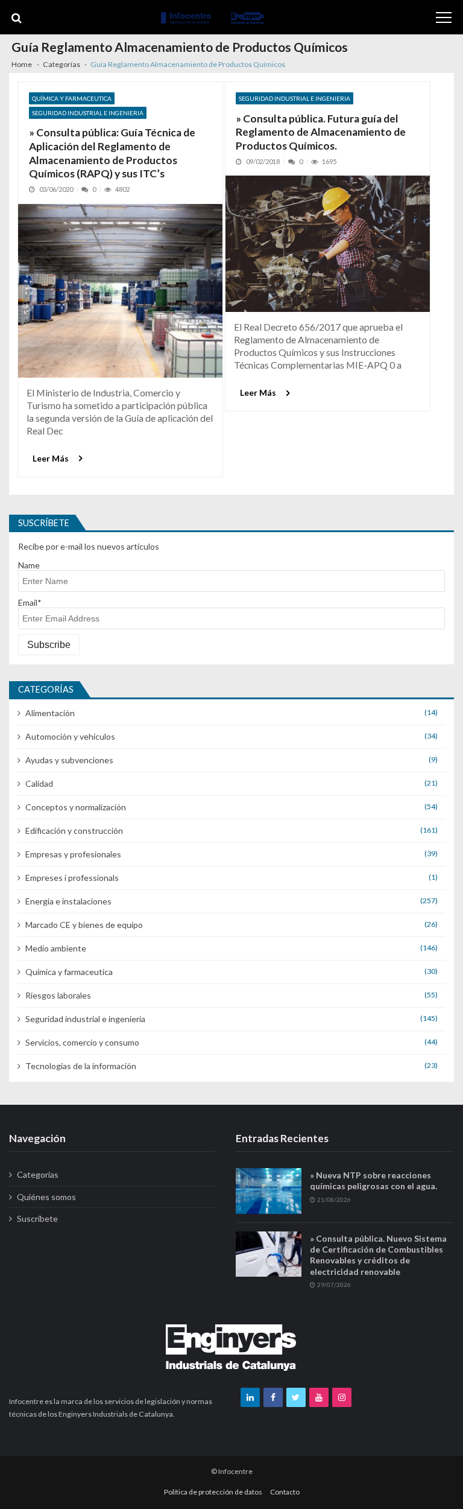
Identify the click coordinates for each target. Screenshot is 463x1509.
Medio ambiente (55, 948)
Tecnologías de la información (80, 1066)
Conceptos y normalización (75, 807)
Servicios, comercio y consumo (82, 1042)
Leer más (51, 458)
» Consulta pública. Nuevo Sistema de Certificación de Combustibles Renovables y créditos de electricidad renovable (378, 1255)
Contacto (285, 1491)
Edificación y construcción (74, 830)
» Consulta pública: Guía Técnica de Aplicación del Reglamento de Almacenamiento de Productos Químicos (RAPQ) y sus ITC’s (112, 153)
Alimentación (50, 713)
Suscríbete (37, 1218)
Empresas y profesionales (73, 854)
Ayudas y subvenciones (69, 760)
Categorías (37, 1174)
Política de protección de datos (213, 1491)
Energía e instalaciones (68, 901)
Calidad (39, 783)
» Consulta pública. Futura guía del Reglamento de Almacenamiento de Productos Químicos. (321, 132)
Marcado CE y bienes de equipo (84, 925)
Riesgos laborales (58, 995)
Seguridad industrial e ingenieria (87, 112)
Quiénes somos (46, 1197)
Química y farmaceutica (72, 98)
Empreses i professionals (72, 877)
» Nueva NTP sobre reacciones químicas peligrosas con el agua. (373, 1180)
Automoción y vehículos (70, 736)
